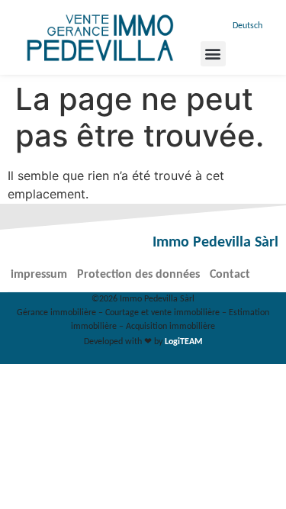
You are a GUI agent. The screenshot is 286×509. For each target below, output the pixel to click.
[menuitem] (245, 26)
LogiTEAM (183, 341)
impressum (39, 275)
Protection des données (138, 275)
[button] (213, 53)
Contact (230, 275)
